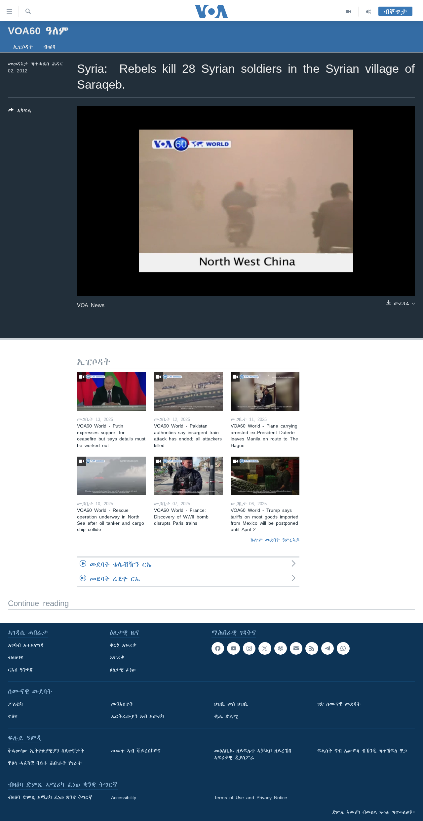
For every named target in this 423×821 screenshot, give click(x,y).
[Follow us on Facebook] (218, 648)
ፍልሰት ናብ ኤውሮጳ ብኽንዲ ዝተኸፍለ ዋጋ (362, 751)
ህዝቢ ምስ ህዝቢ (231, 704)
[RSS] (311, 648)
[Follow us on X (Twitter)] (264, 648)
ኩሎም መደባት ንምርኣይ (274, 540)
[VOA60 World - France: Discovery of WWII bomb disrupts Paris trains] (188, 476)
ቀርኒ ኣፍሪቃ (123, 645)
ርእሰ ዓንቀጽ (20, 670)
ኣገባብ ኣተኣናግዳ (26, 645)
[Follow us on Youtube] (233, 648)
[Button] (19, 112)
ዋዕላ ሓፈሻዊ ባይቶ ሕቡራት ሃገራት (45, 763)
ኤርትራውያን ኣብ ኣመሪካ (137, 716)
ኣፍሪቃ (117, 658)
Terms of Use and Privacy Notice (250, 797)
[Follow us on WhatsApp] (343, 648)
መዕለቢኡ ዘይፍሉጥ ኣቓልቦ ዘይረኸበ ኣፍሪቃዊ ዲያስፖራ (252, 754)
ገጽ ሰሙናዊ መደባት (339, 704)
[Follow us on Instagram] (249, 648)
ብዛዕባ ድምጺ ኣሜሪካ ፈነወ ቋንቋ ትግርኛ (50, 797)
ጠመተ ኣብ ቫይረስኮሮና (136, 751)
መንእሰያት (122, 704)
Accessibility (123, 797)
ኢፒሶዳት (23, 47)
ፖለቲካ (15, 704)
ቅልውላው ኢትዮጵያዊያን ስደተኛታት (46, 751)
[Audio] (368, 12)
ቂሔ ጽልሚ (226, 716)
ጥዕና (13, 716)
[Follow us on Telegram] (327, 648)
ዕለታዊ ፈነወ (122, 670)
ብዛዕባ (49, 47)
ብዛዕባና (15, 658)
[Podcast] (280, 648)
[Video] (348, 12)
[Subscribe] (296, 648)
